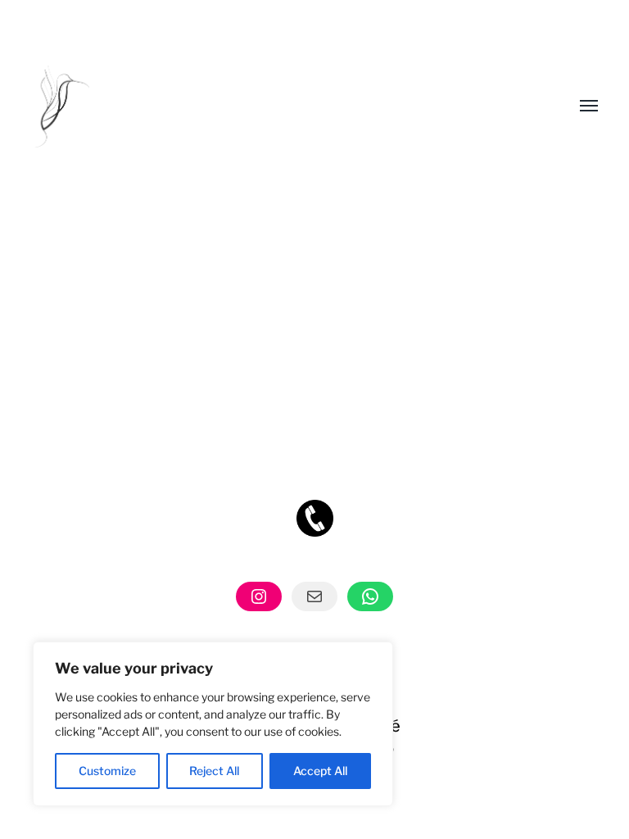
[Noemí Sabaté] (281, 106)
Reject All (214, 771)
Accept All (320, 771)
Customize (107, 771)
